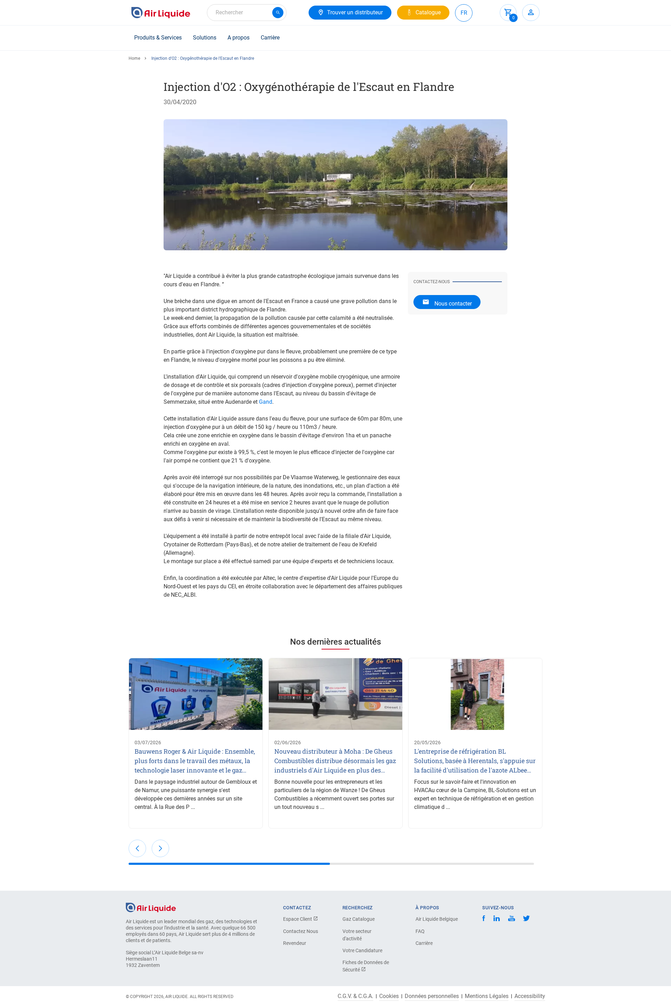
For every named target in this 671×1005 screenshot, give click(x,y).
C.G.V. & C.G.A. (355, 996)
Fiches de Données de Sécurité (365, 966)
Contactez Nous (300, 931)
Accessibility (529, 996)
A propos (239, 37)
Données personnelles (432, 996)
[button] (137, 848)
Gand (265, 402)
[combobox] (247, 12)
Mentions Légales (486, 996)
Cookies (389, 996)
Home (134, 58)
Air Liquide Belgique (437, 919)
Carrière (270, 37)
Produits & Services (158, 37)
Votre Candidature (362, 950)
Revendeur (294, 943)
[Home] (151, 907)
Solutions (204, 37)
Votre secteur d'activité (356, 934)
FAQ (420, 931)
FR (464, 12)
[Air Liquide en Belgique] (160, 12)
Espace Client (298, 919)
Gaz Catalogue (358, 919)
